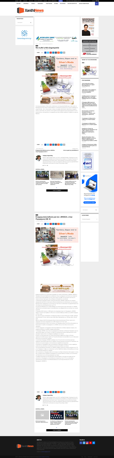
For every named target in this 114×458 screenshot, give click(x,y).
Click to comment (57, 190)
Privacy (85, 456)
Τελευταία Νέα (49, 3)
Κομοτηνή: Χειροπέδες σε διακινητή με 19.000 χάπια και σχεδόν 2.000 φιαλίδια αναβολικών (56, 183)
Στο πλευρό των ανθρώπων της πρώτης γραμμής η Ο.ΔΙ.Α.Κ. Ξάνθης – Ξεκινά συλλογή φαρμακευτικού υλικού (56, 422)
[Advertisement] (57, 27)
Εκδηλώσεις (40, 3)
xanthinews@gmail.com (45, 451)
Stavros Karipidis (42, 456)
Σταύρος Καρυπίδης (40, 49)
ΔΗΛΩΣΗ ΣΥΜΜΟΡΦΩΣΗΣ (38, 0)
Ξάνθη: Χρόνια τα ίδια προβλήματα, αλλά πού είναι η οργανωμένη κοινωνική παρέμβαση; (89, 91)
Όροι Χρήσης (62, 3)
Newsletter (45, 0)
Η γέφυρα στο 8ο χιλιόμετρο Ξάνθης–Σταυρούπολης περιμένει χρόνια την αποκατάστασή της (89, 145)
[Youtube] (90, 443)
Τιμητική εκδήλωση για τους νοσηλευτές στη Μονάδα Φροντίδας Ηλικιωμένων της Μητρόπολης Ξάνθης (70, 183)
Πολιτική (18, 3)
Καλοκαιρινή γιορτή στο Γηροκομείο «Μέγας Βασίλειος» (42, 421)
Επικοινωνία (31, 0)
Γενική (37, 45)
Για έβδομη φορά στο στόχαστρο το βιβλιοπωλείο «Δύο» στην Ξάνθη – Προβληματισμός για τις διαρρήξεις (89, 97)
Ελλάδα (33, 3)
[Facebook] (81, 443)
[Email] (93, 443)
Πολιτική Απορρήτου (72, 3)
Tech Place (47, 456)
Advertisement (90, 456)
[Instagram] (87, 443)
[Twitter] (84, 443)
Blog (82, 456)
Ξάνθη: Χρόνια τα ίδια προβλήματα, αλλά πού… (73, 0)
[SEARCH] (31, 22)
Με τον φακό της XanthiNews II (70, 150)
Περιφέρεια (26, 3)
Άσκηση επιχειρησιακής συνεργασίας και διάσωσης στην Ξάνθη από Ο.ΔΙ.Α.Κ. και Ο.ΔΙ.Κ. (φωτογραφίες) (42, 183)
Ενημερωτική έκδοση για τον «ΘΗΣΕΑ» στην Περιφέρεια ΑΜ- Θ (45, 151)
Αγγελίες (56, 3)
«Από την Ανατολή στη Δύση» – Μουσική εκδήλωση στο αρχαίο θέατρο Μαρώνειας (88, 84)
